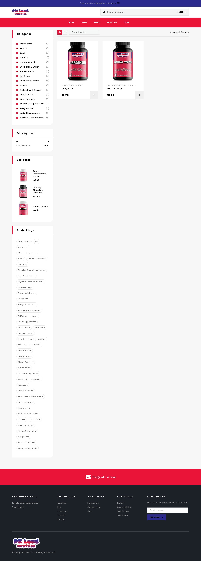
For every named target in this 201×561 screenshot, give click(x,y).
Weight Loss (23, 436)
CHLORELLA (23, 247)
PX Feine (22, 419)
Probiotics (35, 379)
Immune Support (25, 333)
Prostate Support (25, 402)
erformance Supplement (29, 310)
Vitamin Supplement (27, 431)
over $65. (116, 3)
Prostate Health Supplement (30, 396)
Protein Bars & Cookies (30, 90)
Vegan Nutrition (27, 99)
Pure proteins (24, 408)
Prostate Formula (25, 390)
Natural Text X (114, 88)
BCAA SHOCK (24, 241)
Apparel (23, 48)
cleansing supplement (28, 253)
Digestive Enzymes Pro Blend (31, 281)
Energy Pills (23, 299)
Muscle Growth (24, 356)
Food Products (27, 71)
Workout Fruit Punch (27, 442)
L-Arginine (67, 88)
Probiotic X (23, 385)
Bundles (23, 53)
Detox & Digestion (28, 62)
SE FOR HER (35, 419)
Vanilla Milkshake (25, 425)
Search (180, 12)
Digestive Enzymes (26, 276)
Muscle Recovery (25, 362)
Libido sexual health (29, 80)
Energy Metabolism (26, 293)
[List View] (65, 32)
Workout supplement (27, 448)
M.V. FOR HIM (23, 344)
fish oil (34, 316)
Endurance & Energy (29, 67)
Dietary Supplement (37, 258)
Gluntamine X (24, 327)
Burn (37, 241)
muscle (37, 344)
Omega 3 (22, 379)
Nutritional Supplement (28, 373)
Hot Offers (25, 76)
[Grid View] (59, 32)
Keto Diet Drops (25, 339)
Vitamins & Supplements (116, 85)
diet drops (22, 264)
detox (20, 258)
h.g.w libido (40, 327)
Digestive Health (25, 287)
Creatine (24, 57)
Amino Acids (26, 44)
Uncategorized (27, 94)
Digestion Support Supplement (31, 270)
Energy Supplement (27, 304)
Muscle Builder (24, 350)
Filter (46, 146)
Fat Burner (22, 316)
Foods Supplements (27, 321)
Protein (23, 85)
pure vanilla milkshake (28, 413)
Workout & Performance (72, 85)
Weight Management (30, 113)
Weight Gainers (27, 108)
